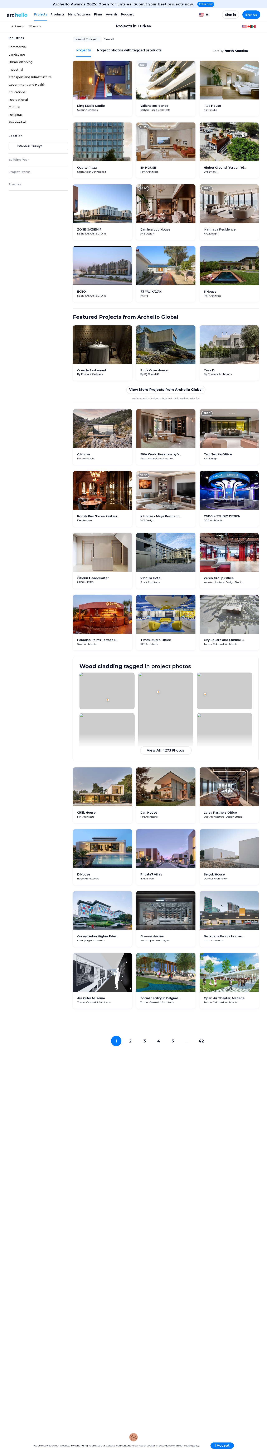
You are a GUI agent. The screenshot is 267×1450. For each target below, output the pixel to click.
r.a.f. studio (210, 109)
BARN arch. (147, 878)
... (187, 1041)
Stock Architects (150, 582)
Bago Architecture (88, 878)
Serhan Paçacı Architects (155, 109)
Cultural (14, 107)
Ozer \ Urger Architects (91, 940)
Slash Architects (86, 644)
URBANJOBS (85, 582)
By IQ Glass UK (149, 374)
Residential (17, 122)
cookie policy (191, 1445)
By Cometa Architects (218, 374)
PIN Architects (212, 295)
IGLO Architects (213, 940)
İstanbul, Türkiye (85, 39)
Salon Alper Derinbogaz (91, 171)
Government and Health (27, 85)
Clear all (109, 39)
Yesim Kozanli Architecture (156, 458)
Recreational (18, 100)
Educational (17, 92)
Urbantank (210, 171)
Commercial (17, 47)
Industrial (16, 69)
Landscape (17, 54)
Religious (16, 115)
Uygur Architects (87, 109)
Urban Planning (21, 62)
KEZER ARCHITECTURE (91, 233)
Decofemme (84, 520)
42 (201, 1041)
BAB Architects (213, 520)
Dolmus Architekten (216, 878)
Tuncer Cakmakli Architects (220, 644)
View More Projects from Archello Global (166, 390)
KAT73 (144, 295)
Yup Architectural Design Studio (223, 582)
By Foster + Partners (90, 374)
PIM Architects (149, 171)
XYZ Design (147, 233)
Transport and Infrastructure (30, 77)
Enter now (206, 4)
